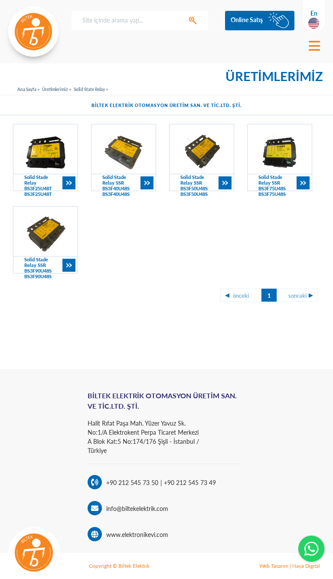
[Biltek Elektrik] (33, 31)
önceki (241, 295)
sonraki (297, 295)
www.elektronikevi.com (137, 534)
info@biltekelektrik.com (137, 508)
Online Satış (247, 19)
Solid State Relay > (91, 89)
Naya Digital (306, 566)
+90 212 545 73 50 (132, 482)
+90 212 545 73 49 (189, 482)
